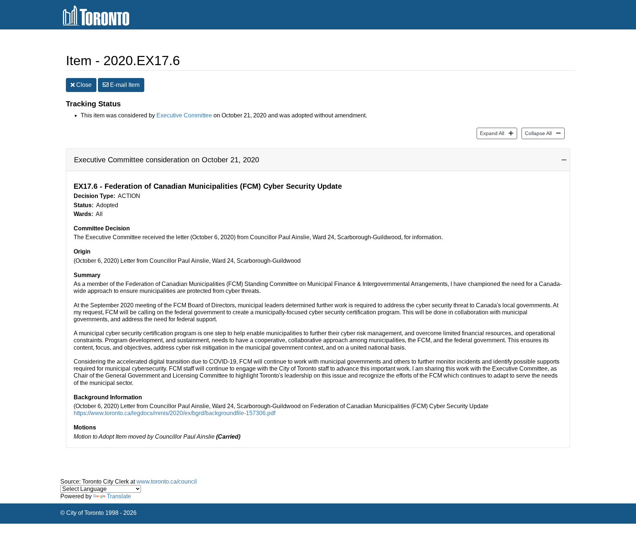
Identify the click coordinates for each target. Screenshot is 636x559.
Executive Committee (184, 115)
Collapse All (537, 133)
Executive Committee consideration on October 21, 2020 (166, 160)
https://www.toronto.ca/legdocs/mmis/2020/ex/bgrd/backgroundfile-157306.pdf (174, 413)
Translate (119, 496)
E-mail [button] (124, 85)
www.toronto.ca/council (167, 481)
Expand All (490, 133)
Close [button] (83, 85)
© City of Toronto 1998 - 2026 (98, 513)
